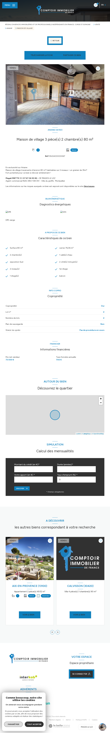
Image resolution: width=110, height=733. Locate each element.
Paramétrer (13, 724)
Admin (68, 720)
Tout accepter (34, 724)
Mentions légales (55, 720)
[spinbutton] (76, 480)
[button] (58, 632)
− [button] (101, 402)
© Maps (86, 434)
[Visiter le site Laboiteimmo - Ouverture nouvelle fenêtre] (59, 726)
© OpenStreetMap (98, 434)
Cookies (94, 720)
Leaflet (78, 434)
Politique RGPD (81, 720)
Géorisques (89, 186)
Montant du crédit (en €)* (26, 464)
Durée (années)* (65, 464)
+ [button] (101, 398)
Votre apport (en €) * (24, 475)
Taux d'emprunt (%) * (67, 475)
